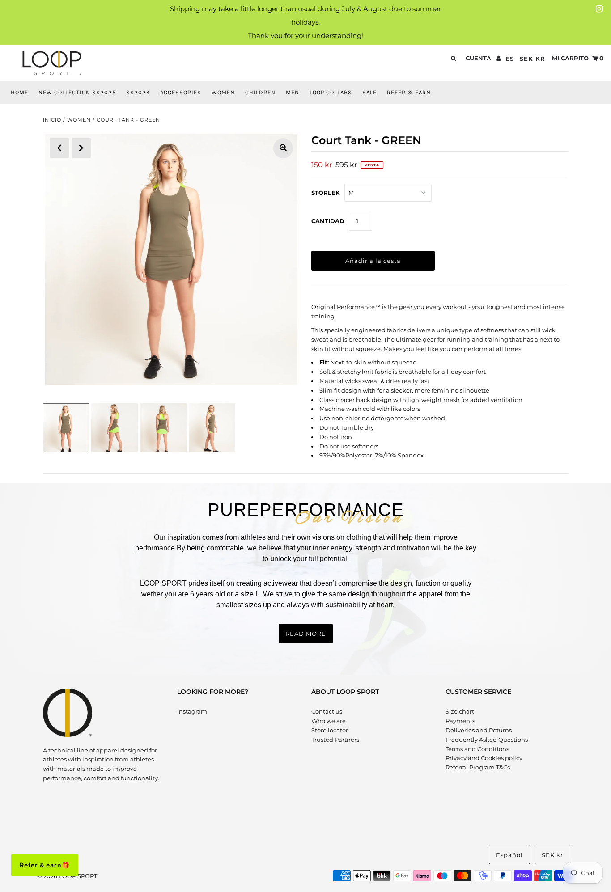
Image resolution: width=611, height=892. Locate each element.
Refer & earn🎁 (45, 865)
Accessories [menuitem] (180, 92)
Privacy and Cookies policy (484, 757)
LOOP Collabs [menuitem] (331, 92)
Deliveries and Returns (479, 730)
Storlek (325, 192)
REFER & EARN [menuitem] (409, 92)
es (509, 58)
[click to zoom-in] (283, 148)
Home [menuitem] (19, 92)
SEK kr (532, 58)
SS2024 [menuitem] (138, 92)
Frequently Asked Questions (487, 739)
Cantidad (327, 220)
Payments (460, 720)
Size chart (460, 711)
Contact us (326, 711)
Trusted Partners (335, 739)
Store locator (329, 730)
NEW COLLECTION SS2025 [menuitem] (77, 92)
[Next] (81, 148)
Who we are (328, 720)
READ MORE (305, 633)
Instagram (192, 711)
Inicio (52, 120)
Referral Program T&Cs (478, 767)
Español (509, 854)
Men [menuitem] (292, 92)
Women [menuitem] (223, 92)
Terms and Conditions (477, 748)
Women (79, 120)
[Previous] (59, 148)
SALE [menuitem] (369, 92)
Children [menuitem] (260, 92)
